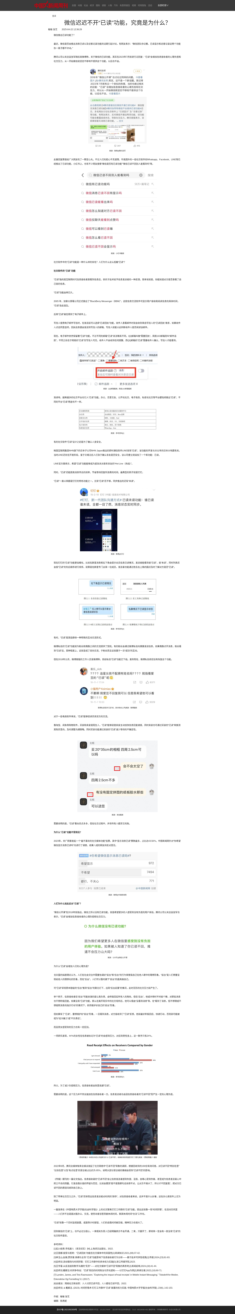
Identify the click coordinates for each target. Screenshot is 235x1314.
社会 (86, 5)
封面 (74, 5)
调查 (104, 5)
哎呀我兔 (142, 5)
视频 (134, 5)
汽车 (116, 5)
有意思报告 (125, 5)
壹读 (54, 16)
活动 (150, 5)
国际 (98, 5)
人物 (110, 5)
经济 (92, 5)
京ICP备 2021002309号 (67, 1309)
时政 (80, 5)
